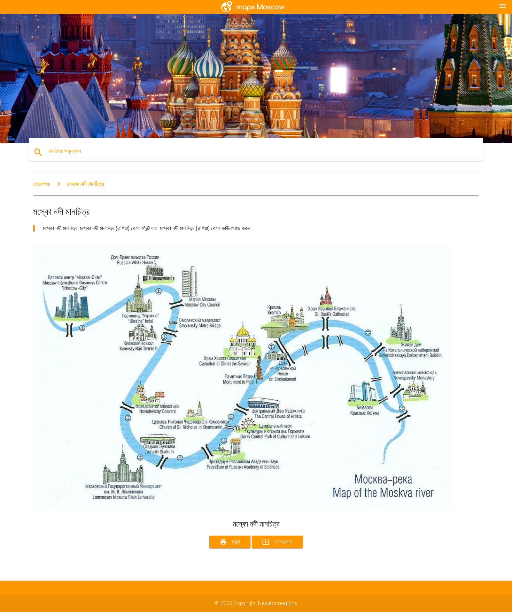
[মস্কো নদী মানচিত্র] (242, 506)
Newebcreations (277, 603)
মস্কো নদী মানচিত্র (85, 184)
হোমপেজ (41, 184)
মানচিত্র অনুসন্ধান (65, 151)
